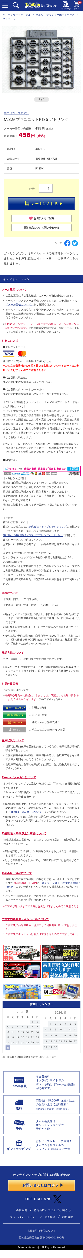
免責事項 (50, 1217)
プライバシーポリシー (24, 1217)
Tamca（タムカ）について (19, 777)
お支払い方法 (10, 340)
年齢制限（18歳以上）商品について (24, 833)
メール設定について (14, 289)
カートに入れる (44, 203)
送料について (10, 593)
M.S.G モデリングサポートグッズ (55, 14)
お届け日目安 (10, 683)
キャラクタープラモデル (17, 14)
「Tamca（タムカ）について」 (26, 811)
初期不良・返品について (17, 873)
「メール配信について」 (20, 304)
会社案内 (21, 1210)
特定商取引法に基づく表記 (50, 1210)
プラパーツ (9, 19)
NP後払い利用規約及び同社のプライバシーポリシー (33, 535)
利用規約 (67, 1217)
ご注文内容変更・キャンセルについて (25, 919)
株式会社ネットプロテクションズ (48, 526)
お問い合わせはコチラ (40, 1185)
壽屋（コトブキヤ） (16, 113)
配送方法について (13, 652)
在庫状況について (13, 740)
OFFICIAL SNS (38, 1199)
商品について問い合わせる (44, 227)
